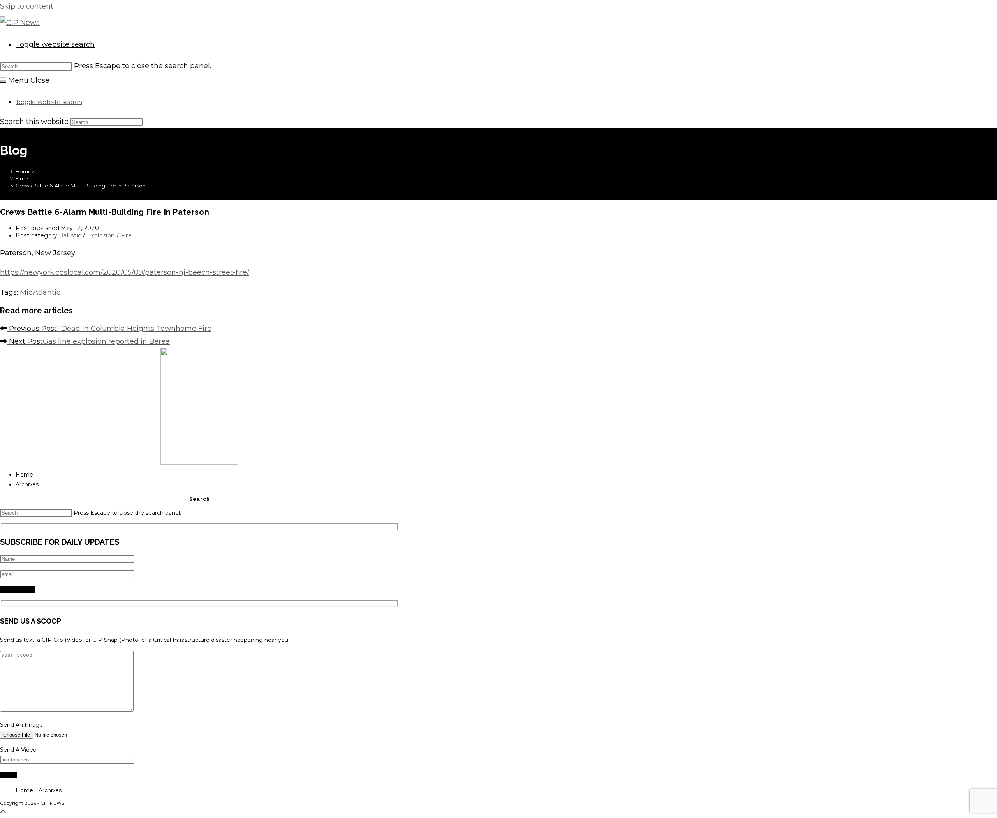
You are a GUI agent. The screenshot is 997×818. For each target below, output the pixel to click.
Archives (27, 484)
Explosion (101, 235)
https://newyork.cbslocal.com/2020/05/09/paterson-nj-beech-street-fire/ (124, 272)
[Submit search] (147, 124)
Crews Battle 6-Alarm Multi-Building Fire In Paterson (81, 185)
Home (24, 474)
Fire (126, 235)
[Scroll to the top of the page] (3, 811)
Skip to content (26, 6)
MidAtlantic (40, 292)
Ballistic (70, 235)
